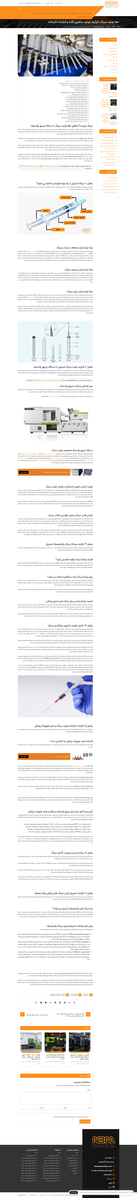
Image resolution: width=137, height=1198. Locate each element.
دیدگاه (88, 1090)
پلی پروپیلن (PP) (32, 251)
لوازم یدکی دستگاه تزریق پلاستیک (51, 1166)
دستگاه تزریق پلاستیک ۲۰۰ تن (28, 1163)
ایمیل (65, 1107)
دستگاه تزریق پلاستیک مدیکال (42, 460)
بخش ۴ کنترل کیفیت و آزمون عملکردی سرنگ (77, 108)
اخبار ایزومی (112, 48)
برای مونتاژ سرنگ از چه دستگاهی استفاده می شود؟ (75, 105)
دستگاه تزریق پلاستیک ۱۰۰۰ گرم (51, 1163)
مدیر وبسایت (85, 995)
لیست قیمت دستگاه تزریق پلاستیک (50, 1178)
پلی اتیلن (86, 253)
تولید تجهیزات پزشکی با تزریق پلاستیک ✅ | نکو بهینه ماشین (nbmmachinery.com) (39, 166)
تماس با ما (74, 1155)
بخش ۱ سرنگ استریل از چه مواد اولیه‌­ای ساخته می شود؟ (75, 85)
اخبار (114, 45)
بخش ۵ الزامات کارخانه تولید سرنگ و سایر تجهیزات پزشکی (74, 110)
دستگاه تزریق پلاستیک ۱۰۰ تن (28, 1158)
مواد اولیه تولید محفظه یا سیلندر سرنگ (78, 87)
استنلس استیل (31, 297)
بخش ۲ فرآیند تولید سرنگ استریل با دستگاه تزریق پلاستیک (74, 92)
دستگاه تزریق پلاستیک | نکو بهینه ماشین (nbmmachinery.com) (47, 380)
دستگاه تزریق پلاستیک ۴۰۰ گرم (51, 1158)
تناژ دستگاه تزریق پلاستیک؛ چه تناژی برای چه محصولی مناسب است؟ (108, 104)
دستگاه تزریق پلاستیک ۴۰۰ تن (28, 1168)
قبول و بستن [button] (74, 1192)
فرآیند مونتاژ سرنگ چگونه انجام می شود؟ (78, 103)
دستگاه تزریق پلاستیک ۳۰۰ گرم (28, 1181)
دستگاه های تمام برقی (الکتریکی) (30, 454)
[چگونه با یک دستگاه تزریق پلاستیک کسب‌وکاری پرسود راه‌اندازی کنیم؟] (113, 116)
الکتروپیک (74, 1171)
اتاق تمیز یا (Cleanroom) (79, 766)
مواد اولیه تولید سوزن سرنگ (80, 90)
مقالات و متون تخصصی (55, 995)
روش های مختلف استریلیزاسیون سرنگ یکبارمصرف (76, 121)
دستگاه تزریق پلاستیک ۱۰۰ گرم (28, 1173)
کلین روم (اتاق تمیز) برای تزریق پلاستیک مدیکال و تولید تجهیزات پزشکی (72, 114)
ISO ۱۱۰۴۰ (37, 633)
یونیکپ (75, 1173)
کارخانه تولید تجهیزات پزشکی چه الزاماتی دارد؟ (77, 112)
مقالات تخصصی (73, 1163)
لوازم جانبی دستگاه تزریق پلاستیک (50, 1171)
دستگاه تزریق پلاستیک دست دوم (51, 1168)
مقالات (63, 995)
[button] (74, 1002)
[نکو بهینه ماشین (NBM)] (118, 27)
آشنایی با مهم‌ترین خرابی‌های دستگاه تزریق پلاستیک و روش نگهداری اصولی (109, 89)
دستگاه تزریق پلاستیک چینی (52, 1181)
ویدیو (113, 72)
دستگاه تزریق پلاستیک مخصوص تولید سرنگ (77, 96)
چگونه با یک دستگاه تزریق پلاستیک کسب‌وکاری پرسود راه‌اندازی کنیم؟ (109, 118)
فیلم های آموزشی (72, 1166)
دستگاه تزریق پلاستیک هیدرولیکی (51, 1173)
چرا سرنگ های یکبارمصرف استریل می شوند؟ (77, 119)
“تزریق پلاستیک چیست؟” (55, 396)
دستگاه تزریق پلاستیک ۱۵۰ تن (28, 1161)
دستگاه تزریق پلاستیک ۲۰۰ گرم (28, 1178)
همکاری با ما (74, 1168)
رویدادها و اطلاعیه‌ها (72, 1158)
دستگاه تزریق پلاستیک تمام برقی (57, 458)
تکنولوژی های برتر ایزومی (109, 54)
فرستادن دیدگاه (85, 1121)
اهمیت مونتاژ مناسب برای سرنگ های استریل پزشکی (75, 106)
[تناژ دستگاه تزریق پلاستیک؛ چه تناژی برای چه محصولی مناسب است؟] (113, 102)
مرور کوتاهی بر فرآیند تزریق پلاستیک (79, 94)
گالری (113, 57)
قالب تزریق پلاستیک (31, 1155)
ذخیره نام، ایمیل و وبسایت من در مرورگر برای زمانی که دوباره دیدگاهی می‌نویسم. (70, 1117)
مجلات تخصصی (74, 1061)
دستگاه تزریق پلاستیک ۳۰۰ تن (28, 1166)
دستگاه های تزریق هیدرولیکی (49, 454)
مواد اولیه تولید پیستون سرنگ (80, 89)
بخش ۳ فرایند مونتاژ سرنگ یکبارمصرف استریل (76, 101)
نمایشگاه (112, 69)
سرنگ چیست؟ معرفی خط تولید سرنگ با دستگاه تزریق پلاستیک (73, 83)
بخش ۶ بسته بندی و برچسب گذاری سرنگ (77, 116)
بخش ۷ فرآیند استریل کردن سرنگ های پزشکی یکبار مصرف (74, 117)
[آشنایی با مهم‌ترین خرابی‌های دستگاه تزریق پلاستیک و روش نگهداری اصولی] (113, 87)
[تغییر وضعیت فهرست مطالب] (87, 81)
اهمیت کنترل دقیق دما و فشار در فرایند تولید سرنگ (75, 97)
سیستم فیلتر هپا (21, 839)
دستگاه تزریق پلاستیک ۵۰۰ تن (28, 1171)
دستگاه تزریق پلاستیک (53, 1155)
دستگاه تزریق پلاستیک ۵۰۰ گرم (51, 1161)
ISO (59, 636)
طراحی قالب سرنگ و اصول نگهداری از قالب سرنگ (76, 99)
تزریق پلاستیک (83, 1061)
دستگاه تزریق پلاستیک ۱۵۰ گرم (28, 1176)
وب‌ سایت (41, 1107)
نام (89, 1107)
